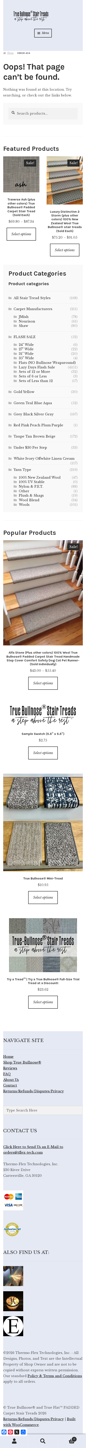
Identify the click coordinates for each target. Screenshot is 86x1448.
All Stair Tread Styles (32, 298)
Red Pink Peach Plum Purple (38, 425)
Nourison (27, 321)
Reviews (10, 1068)
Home (10, 53)
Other (24, 491)
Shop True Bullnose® (22, 1062)
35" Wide (26, 358)
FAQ (7, 1074)
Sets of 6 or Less (33, 376)
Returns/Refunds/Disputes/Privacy (33, 1091)
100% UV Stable (32, 482)
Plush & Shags (31, 495)
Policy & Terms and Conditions (55, 1376)
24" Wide (26, 345)
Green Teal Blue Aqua (33, 403)
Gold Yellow (24, 392)
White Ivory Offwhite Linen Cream (44, 459)
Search (43, 1441)
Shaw (23, 326)
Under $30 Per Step (30, 448)
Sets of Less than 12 (36, 381)
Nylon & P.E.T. (31, 486)
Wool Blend (29, 500)
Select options (21, 234)
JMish (24, 317)
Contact (10, 1085)
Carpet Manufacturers (33, 309)
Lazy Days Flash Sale (37, 367)
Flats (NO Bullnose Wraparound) (47, 363)
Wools (24, 505)
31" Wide (26, 354)
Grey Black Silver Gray (34, 414)
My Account (14, 1441)
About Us (11, 1080)
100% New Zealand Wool (40, 477)
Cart (66, 1438)
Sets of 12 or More (34, 372)
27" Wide (26, 349)
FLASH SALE (25, 337)
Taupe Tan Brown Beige (34, 436)
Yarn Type (22, 470)
